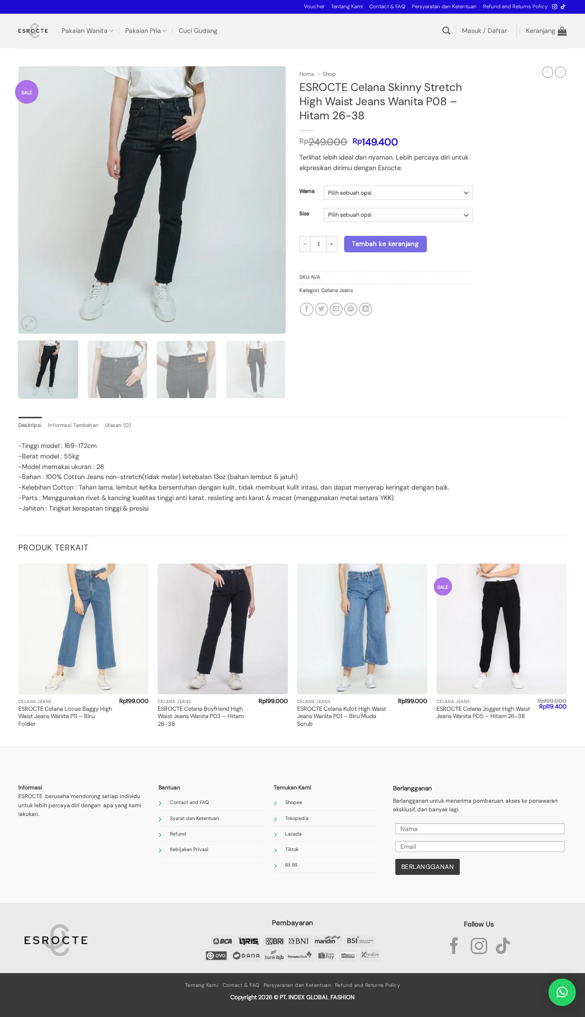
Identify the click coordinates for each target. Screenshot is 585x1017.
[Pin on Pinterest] (350, 309)
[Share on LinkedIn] (365, 309)
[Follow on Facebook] (454, 947)
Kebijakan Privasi (189, 849)
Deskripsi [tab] (30, 425)
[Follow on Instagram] (554, 7)
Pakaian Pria (143, 31)
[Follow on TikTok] (562, 7)
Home (306, 74)
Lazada (293, 834)
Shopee (293, 802)
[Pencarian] (446, 30)
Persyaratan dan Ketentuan (444, 6)
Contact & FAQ (387, 6)
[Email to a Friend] (336, 309)
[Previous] (35, 200)
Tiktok (291, 849)
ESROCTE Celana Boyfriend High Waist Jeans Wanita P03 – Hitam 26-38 (201, 716)
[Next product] (547, 72)
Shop (329, 74)
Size (304, 214)
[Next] (269, 200)
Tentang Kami (347, 6)
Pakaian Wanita (84, 31)
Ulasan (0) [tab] (118, 425)
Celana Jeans (337, 290)
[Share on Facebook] (306, 309)
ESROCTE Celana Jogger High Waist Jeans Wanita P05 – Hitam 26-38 (483, 712)
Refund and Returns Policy (515, 6)
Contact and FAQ (189, 802)
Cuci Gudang (198, 31)
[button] (314, 7)
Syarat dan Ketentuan (194, 818)
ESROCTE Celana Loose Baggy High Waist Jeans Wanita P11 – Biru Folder (65, 716)
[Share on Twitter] (321, 309)
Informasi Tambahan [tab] (73, 425)
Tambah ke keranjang (385, 244)
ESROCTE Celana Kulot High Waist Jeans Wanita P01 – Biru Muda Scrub (341, 716)
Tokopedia (296, 818)
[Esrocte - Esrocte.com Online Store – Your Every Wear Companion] (33, 30)
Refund (178, 834)
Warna (306, 191)
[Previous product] (560, 72)
